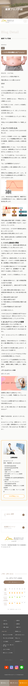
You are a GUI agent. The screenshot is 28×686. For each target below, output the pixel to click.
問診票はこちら (18, 631)
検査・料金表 (6, 627)
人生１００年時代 (6, 649)
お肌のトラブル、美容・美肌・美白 (8, 645)
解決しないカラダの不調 (7, 634)
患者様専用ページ (18, 641)
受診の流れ (5, 623)
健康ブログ (18, 627)
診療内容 (18, 623)
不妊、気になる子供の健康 (8, 638)
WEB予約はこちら (14, 496)
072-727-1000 (14, 578)
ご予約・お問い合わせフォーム (14, 582)
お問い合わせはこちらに (19, 634)
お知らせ (5, 620)
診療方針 (18, 620)
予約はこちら (17, 638)
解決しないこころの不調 (7, 652)
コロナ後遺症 (5, 641)
